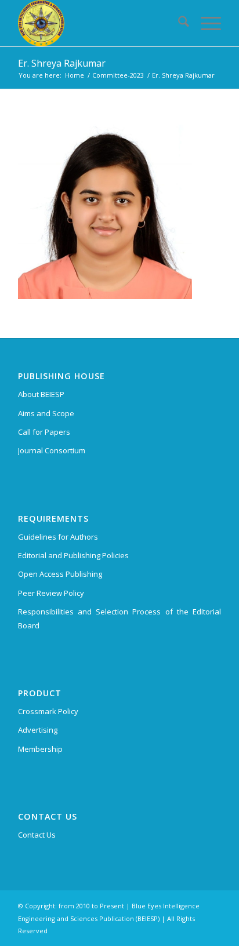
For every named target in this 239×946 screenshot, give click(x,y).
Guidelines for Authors (58, 537)
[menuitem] (177, 23)
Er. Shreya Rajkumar (62, 63)
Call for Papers (44, 432)
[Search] (177, 23)
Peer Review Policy (51, 593)
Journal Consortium (51, 450)
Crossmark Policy (48, 711)
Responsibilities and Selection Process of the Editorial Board (119, 618)
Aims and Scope (46, 413)
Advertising (37, 730)
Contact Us (37, 834)
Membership (40, 749)
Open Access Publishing (60, 574)
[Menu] (205, 23)
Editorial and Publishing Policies (73, 555)
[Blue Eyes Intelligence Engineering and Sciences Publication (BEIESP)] (99, 23)
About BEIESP (41, 394)
